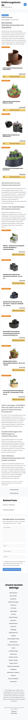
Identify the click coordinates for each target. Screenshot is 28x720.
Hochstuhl (13, 614)
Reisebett (13, 675)
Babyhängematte (13, 632)
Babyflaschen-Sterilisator (13, 672)
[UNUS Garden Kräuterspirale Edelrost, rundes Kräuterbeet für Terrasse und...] (14, 91)
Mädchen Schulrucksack (13, 645)
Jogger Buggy (13, 611)
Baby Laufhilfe (13, 596)
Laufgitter (13, 635)
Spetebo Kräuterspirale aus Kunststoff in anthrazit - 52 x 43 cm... (12, 276)
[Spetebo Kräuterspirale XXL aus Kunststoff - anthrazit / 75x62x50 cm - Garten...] (14, 295)
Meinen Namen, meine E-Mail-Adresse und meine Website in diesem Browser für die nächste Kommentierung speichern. (14, 563)
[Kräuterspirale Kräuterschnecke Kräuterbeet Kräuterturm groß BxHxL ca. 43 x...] (14, 58)
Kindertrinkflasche (13, 617)
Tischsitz (13, 648)
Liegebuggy (13, 629)
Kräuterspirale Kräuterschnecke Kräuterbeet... (12, 68)
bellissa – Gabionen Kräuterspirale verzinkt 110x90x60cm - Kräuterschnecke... (13, 247)
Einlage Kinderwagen (13, 602)
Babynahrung (13, 654)
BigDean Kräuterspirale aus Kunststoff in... (11, 135)
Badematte (13, 620)
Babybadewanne (13, 623)
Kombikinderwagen (13, 651)
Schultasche (13, 626)
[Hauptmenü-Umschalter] (25, 4)
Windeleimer (13, 599)
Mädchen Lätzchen (13, 657)
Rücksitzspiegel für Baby (13, 638)
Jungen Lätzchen (13, 663)
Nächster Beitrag (14, 493)
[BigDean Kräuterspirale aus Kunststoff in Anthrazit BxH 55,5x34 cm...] (14, 124)
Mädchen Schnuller (13, 660)
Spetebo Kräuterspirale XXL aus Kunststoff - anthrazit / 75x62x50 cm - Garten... (13, 303)
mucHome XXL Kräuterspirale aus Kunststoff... (13, 169)
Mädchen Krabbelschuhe (13, 666)
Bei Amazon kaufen (15, 76)
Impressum (14, 711)
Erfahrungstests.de (11, 4)
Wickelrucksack (13, 642)
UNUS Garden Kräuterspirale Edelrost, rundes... (11, 102)
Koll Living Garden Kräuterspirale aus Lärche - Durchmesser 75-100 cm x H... (13, 392)
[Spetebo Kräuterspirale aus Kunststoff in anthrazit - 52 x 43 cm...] (14, 267)
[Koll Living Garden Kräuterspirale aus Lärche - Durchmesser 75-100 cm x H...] (14, 383)
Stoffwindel (13, 608)
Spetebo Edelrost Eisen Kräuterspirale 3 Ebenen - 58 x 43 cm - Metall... (14, 363)
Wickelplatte (13, 669)
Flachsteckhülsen (8, 510)
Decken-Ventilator (9, 505)
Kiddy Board (13, 605)
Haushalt (5, 15)
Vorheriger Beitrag (14, 489)
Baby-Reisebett (13, 593)
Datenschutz (14, 713)
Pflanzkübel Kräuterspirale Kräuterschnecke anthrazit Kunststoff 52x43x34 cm (11, 333)
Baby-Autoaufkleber (13, 678)
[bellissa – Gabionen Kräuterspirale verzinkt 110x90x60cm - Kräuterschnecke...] (14, 238)
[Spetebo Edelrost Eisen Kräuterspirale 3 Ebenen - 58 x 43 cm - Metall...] (14, 353)
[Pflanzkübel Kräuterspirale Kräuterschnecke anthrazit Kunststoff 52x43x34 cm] (14, 324)
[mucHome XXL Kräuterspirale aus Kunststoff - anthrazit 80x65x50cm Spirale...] (14, 158)
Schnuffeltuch (13, 681)
